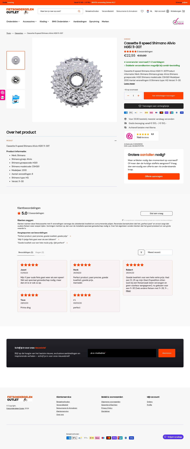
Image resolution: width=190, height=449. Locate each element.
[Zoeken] (79, 11)
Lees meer (129, 83)
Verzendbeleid (62, 405)
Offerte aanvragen (154, 176)
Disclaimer (105, 411)
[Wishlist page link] (142, 11)
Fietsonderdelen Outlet (15, 408)
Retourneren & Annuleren (66, 408)
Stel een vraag (156, 213)
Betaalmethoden (63, 402)
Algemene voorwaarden (110, 402)
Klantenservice (62, 411)
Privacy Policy (106, 408)
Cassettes (19, 33)
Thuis (8, 33)
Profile (149, 405)
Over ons (60, 414)
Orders (150, 402)
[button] (162, 11)
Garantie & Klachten (109, 405)
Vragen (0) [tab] (39, 252)
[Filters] (141, 252)
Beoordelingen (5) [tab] (25, 252)
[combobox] (60, 11)
